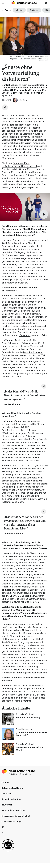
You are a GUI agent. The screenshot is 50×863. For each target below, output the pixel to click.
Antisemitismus (25, 332)
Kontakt (5, 782)
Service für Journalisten (13, 810)
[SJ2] (13, 279)
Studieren (34, 10)
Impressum (6, 793)
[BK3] (19, 279)
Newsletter (6, 805)
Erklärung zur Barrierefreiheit (15, 816)
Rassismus (24, 335)
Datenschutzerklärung (12, 788)
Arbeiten (19, 10)
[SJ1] (4, 255)
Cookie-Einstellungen (11, 821)
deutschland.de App (11, 799)
